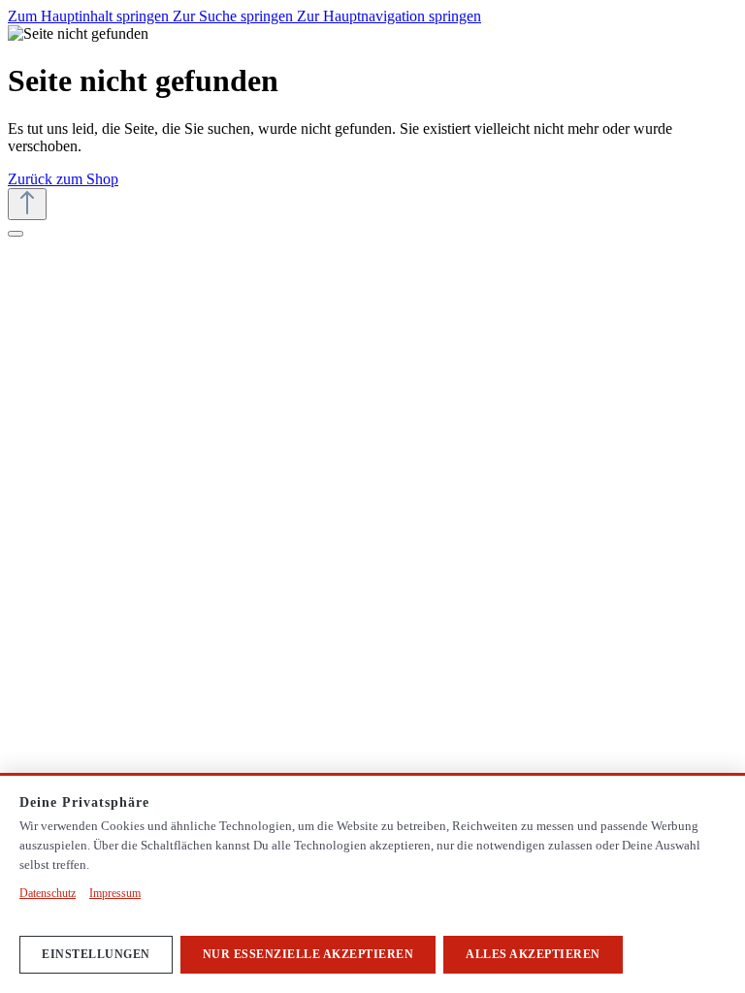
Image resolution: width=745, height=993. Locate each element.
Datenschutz (47, 893)
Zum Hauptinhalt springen (90, 16)
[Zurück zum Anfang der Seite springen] (27, 204)
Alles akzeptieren (533, 954)
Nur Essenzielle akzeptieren (308, 954)
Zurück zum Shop (63, 179)
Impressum (115, 893)
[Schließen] (15, 234)
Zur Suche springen (235, 16)
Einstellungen (96, 954)
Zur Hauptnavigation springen (389, 16)
